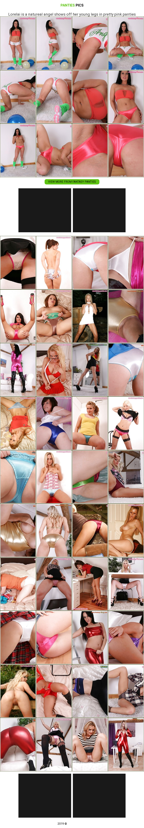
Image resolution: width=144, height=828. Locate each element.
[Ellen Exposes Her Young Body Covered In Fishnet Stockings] (126, 423)
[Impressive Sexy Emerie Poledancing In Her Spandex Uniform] (126, 370)
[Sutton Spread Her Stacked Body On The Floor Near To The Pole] (18, 530)
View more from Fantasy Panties (72, 181)
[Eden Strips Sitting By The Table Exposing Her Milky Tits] (126, 744)
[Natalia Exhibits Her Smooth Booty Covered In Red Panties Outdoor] (90, 530)
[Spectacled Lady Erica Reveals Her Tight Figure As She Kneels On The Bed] (54, 370)
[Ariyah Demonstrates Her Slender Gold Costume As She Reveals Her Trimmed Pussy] (126, 316)
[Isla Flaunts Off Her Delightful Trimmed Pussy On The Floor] (90, 637)
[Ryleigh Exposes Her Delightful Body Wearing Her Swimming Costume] (90, 370)
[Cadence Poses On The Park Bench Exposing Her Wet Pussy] (18, 691)
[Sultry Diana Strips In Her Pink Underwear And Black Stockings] (54, 744)
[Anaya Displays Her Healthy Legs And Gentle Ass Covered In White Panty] (18, 637)
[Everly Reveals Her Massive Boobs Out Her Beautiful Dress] (54, 263)
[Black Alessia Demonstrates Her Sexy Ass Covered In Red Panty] (90, 584)
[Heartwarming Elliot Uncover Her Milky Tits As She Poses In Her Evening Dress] (54, 423)
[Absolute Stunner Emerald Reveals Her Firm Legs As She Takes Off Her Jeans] (54, 477)
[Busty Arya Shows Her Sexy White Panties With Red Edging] (18, 263)
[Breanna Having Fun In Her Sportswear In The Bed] (90, 691)
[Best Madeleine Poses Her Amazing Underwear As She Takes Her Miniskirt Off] (18, 316)
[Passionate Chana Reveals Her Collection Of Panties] (18, 584)
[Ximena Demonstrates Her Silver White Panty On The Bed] (90, 263)
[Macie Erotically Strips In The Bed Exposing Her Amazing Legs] (18, 477)
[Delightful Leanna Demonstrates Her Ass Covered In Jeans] (126, 530)
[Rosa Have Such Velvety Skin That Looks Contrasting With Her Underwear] (126, 477)
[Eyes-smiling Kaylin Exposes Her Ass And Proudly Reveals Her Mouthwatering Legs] (90, 744)
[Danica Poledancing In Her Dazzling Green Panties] (90, 477)
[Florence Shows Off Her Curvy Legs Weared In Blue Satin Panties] (90, 423)
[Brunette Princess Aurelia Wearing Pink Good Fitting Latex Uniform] (18, 370)
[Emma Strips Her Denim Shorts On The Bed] (54, 316)
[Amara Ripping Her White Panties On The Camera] (126, 263)
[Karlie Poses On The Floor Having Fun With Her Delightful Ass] (54, 637)
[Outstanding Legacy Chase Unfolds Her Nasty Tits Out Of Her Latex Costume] (54, 530)
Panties (72, 5)
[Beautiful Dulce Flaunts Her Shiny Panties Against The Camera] (18, 423)
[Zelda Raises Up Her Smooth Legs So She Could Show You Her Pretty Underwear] (54, 584)
